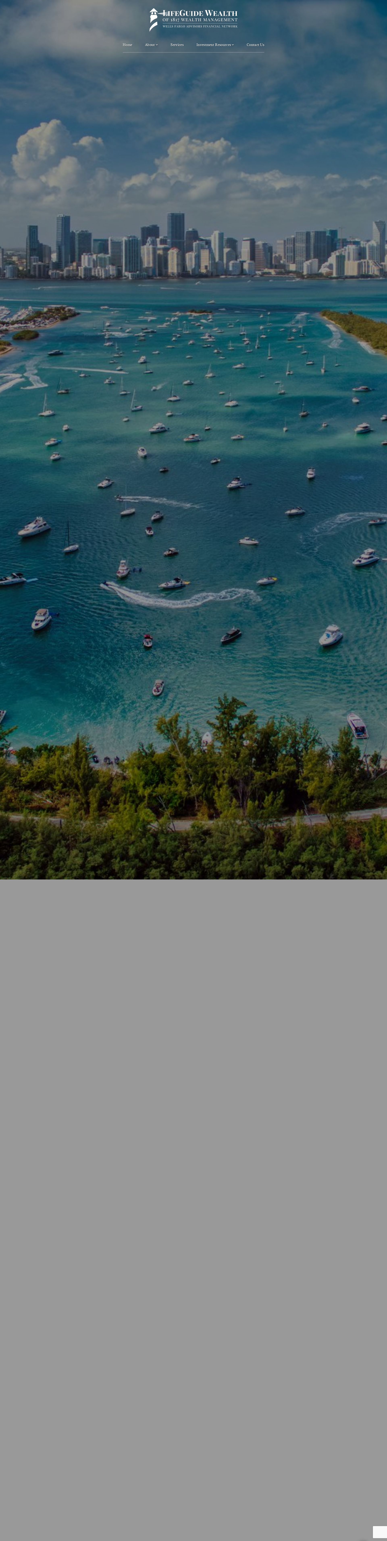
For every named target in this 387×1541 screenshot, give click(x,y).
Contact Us (255, 45)
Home (127, 45)
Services (177, 45)
